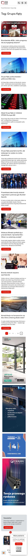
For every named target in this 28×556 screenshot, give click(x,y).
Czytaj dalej (6, 53)
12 (17, 333)
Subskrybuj (8, 527)
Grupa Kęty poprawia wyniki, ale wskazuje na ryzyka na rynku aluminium (13, 153)
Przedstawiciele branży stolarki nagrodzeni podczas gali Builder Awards (13, 195)
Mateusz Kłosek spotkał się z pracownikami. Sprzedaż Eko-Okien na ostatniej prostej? (12, 235)
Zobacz (19, 543)
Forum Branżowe (5, 8)
